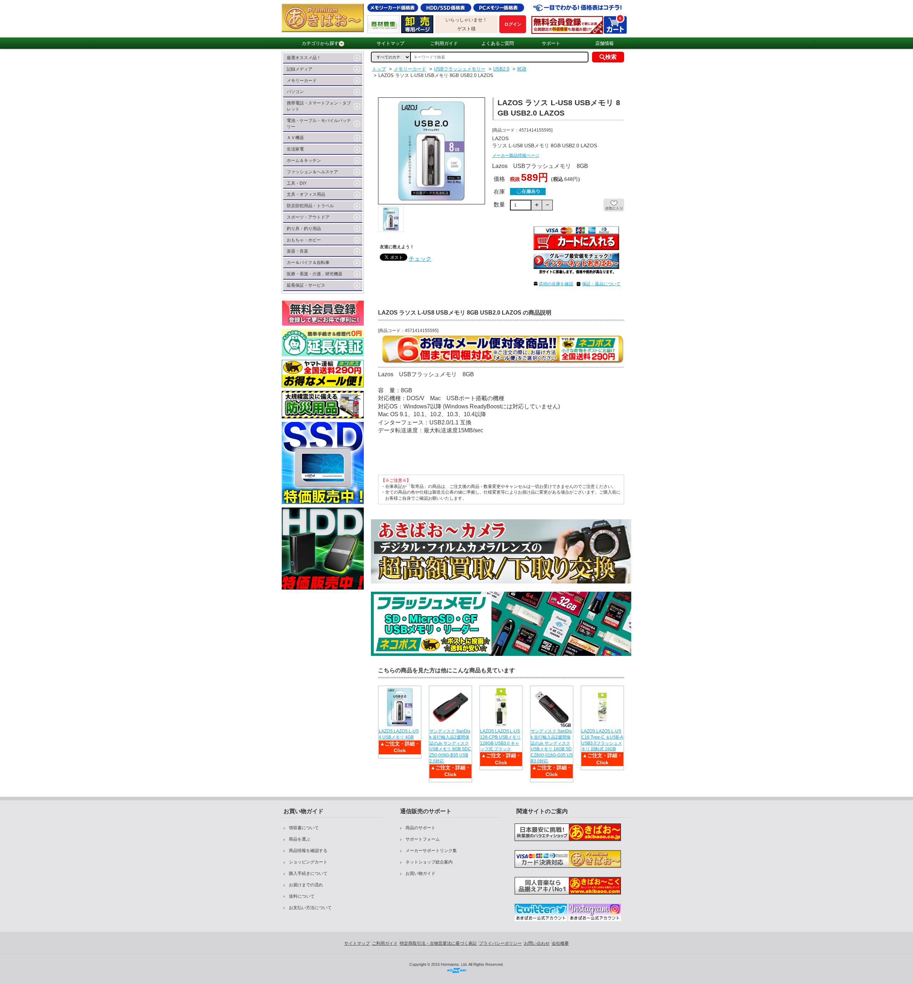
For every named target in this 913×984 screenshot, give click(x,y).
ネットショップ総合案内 (429, 862)
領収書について (304, 827)
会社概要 (560, 943)
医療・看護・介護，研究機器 (314, 273)
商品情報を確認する (308, 850)
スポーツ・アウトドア (308, 217)
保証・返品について (601, 283)
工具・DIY (297, 183)
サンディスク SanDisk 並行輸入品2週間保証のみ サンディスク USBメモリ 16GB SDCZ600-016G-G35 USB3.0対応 (552, 746)
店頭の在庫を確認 (556, 283)
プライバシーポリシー (500, 943)
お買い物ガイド (420, 873)
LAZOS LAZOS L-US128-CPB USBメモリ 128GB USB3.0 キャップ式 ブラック (500, 740)
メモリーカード (302, 80)
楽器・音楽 (297, 251)
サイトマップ (390, 43)
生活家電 (295, 149)
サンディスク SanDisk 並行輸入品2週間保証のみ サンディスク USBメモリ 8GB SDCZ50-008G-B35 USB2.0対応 (450, 746)
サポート (551, 43)
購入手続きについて (308, 873)
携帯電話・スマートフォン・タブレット (319, 106)
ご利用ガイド (444, 43)
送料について (302, 896)
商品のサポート (420, 827)
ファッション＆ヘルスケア (312, 171)
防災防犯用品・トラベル (310, 205)
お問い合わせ (537, 943)
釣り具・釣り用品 (304, 228)
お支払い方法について (310, 907)
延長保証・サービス (306, 285)
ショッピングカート (308, 862)
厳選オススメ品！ (304, 57)
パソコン (295, 91)
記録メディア (299, 69)
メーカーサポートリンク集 (431, 850)
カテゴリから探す (320, 43)
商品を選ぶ (299, 839)
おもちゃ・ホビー (304, 240)
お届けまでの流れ (306, 884)
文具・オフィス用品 (306, 194)
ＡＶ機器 (295, 137)
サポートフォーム (423, 839)
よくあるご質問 (497, 43)
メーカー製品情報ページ (515, 155)
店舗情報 (604, 43)
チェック (420, 259)
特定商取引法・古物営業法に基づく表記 (438, 943)
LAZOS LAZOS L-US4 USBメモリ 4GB (399, 734)
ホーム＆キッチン (304, 160)
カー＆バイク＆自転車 (308, 262)
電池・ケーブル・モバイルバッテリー (319, 123)
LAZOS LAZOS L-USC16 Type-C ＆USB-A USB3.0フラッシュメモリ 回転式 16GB (602, 740)
